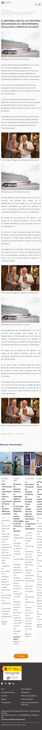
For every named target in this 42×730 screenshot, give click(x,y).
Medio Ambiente (26, 689)
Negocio (3, 699)
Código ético (25, 692)
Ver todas (21, 656)
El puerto (4, 696)
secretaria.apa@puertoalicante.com (13, 719)
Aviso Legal (17, 724)
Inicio (2, 10)
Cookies (23, 724)
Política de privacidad (7, 724)
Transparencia (6, 702)
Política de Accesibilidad (28, 696)
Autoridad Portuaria (8, 692)
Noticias (8, 10)
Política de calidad (27, 699)
